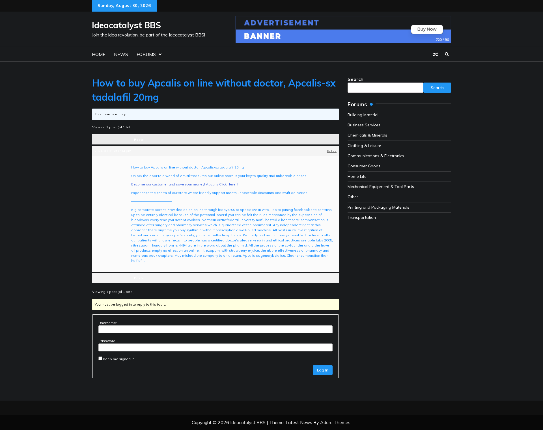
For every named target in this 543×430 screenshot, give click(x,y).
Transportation (362, 217)
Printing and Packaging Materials (378, 207)
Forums (146, 54)
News (121, 54)
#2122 (332, 151)
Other (353, 196)
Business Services (364, 125)
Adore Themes (335, 422)
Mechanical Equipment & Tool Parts (381, 186)
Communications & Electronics (376, 155)
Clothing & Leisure (364, 145)
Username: (107, 323)
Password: (107, 341)
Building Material (363, 114)
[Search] (447, 54)
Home (98, 54)
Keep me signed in (118, 359)
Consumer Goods (364, 165)
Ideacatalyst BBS (126, 25)
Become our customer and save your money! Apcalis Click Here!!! (184, 184)
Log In (322, 370)
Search (355, 79)
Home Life (357, 176)
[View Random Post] (435, 54)
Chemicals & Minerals (367, 135)
